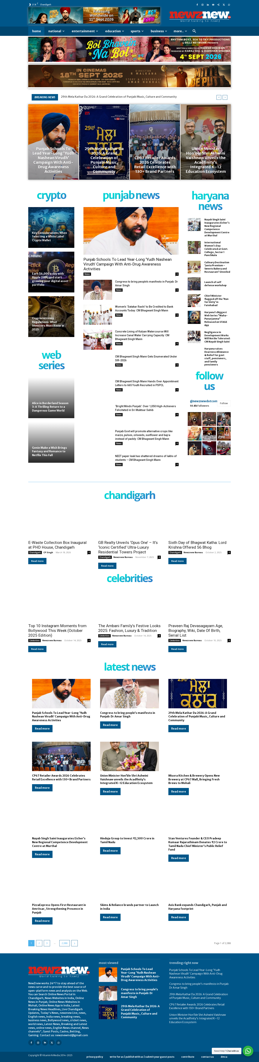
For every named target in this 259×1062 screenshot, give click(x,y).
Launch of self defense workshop (215, 284)
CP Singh (48, 552)
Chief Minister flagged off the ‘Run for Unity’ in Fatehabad (216, 300)
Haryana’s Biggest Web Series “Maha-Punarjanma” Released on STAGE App (216, 318)
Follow (224, 403)
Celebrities (34, 640)
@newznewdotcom (203, 401)
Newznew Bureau (123, 557)
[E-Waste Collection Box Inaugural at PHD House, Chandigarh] (59, 522)
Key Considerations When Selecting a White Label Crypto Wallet (49, 236)
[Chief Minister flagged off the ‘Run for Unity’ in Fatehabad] (194, 300)
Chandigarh (35, 552)
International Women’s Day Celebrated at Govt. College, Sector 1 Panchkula (216, 249)
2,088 (64, 943)
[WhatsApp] (229, 4)
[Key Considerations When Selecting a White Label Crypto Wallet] (51, 227)
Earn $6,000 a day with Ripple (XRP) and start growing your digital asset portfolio (50, 279)
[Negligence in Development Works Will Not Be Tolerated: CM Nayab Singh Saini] (194, 337)
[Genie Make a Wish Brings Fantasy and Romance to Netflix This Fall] (51, 442)
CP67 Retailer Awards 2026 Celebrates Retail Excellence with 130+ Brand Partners (196, 1006)
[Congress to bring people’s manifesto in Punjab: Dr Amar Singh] (97, 290)
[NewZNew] (200, 16)
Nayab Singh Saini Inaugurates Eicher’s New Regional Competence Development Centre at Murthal (60, 842)
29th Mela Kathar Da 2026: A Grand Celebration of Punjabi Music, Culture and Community (119, 96)
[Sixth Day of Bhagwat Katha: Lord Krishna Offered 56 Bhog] (199, 522)
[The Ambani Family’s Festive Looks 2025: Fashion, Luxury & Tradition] (129, 605)
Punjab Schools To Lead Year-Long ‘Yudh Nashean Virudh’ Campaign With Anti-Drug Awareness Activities (127, 264)
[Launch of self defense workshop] (194, 283)
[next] (225, 97)
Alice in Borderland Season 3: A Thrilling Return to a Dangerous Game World (50, 406)
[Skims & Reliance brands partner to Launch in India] (129, 886)
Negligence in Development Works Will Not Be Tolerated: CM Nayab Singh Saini (217, 337)
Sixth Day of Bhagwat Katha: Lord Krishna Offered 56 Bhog (197, 545)
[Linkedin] (208, 4)
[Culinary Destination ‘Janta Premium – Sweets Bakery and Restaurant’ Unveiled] (194, 267)
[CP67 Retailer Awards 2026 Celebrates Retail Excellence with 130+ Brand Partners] (155, 142)
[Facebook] (197, 4)
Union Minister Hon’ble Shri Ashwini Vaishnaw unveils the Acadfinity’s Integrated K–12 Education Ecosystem (126, 779)
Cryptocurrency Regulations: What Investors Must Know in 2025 (48, 324)
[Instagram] (202, 4)
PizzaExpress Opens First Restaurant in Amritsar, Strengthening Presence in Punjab (59, 908)
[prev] (219, 97)
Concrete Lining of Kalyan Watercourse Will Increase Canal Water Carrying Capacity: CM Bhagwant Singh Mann (142, 335)
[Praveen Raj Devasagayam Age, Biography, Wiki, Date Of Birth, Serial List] (199, 605)
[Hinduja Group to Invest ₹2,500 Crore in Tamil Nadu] (129, 819)
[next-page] (74, 943)
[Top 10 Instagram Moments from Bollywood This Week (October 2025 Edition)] (59, 605)
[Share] (218, 4)
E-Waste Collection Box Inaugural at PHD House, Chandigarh (57, 545)
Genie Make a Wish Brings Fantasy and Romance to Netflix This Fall (49, 451)
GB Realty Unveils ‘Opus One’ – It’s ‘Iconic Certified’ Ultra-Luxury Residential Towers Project (128, 547)
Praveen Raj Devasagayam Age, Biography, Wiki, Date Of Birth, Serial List (195, 631)
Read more (37, 561)
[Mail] (213, 4)
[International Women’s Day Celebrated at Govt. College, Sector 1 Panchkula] (194, 247)
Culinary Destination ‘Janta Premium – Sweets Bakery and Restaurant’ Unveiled (217, 267)
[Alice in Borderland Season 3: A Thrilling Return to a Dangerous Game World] (51, 397)
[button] (194, 31)
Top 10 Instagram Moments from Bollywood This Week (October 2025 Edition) (57, 631)
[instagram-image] (195, 419)
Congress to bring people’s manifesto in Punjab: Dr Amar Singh (127, 714)
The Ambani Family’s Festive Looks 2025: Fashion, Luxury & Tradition (129, 628)
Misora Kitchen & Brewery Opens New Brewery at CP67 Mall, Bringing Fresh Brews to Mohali (194, 779)
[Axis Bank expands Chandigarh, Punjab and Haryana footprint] (197, 886)
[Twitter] (223, 4)
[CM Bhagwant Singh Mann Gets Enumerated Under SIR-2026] (97, 365)
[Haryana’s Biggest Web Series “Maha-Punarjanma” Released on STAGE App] (194, 317)
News (87, 274)
